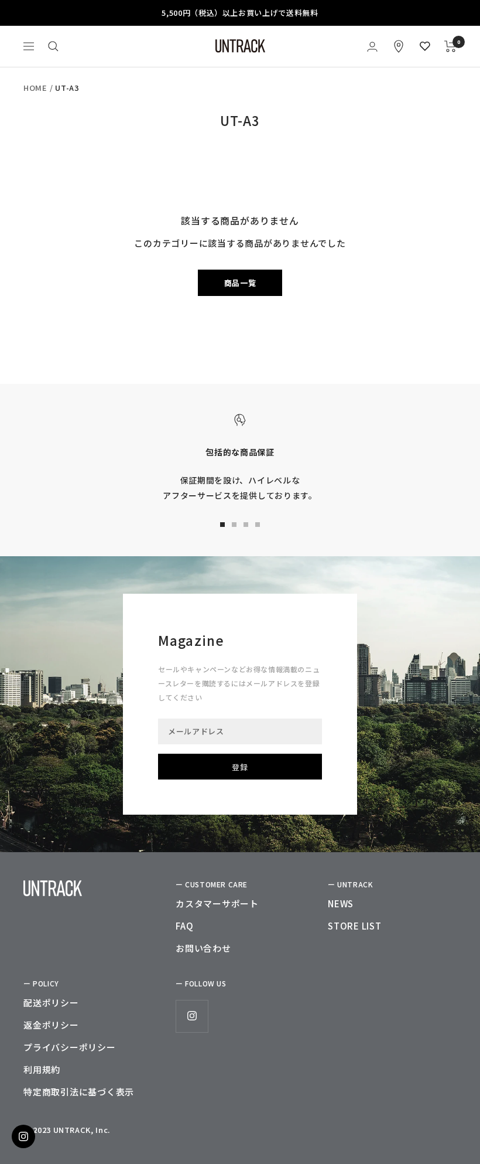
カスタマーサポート (217, 903)
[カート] (450, 46)
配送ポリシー (51, 1002)
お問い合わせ (203, 948)
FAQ (184, 926)
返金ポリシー (51, 1025)
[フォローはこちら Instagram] (192, 1016)
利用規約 (41, 1069)
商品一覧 (240, 282)
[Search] (53, 46)
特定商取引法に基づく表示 (78, 1091)
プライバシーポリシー (69, 1047)
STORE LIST (355, 926)
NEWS (341, 903)
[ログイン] (372, 47)
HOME (35, 87)
